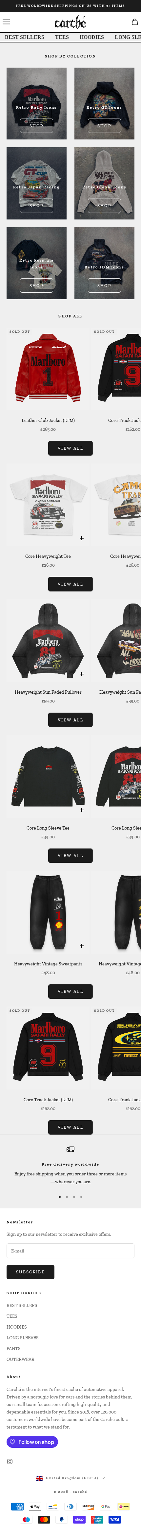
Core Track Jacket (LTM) (48, 1100)
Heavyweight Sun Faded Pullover (48, 692)
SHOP (37, 125)
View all (70, 448)
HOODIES (92, 37)
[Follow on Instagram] (10, 1461)
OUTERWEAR (20, 1359)
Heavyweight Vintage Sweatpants (48, 964)
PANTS (14, 1348)
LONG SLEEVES (23, 1338)
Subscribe (30, 1271)
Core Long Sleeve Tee (48, 828)
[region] (70, 1165)
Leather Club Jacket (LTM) (48, 420)
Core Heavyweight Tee (48, 556)
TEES (62, 37)
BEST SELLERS (24, 37)
